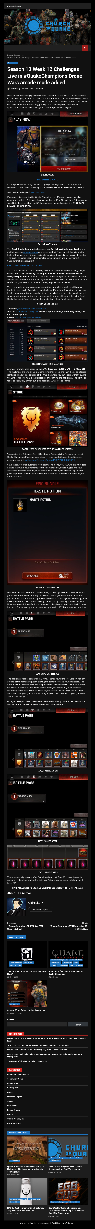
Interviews (12, 1105)
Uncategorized (14, 1123)
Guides (53, 965)
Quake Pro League (76, 965)
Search (10, 1019)
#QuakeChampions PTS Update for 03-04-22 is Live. (68, 926)
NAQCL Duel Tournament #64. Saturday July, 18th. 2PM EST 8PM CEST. (38, 1050)
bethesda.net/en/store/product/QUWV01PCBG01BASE (50, 460)
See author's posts (41, 909)
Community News (16, 962)
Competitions (55, 962)
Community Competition (59, 960)
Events (76, 962)
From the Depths (16, 965)
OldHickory (15, 89)
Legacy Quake (63, 965)
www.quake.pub (30, 252)
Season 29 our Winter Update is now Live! (27, 993)
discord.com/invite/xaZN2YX (28, 317)
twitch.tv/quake (37, 192)
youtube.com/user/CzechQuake (31, 308)
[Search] (78, 47)
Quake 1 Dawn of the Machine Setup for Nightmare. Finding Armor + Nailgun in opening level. (27, 1150)
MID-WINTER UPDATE (47, 179)
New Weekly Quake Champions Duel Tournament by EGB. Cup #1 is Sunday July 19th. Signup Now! (68, 1191)
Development (12, 63)
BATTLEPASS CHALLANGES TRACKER (24, 265)
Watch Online (85, 48)
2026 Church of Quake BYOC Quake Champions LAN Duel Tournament (38, 1045)
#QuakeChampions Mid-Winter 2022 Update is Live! (25, 926)
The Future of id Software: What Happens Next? (27, 954)
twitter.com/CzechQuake (27, 311)
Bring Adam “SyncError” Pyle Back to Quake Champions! (68, 954)
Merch (10, 1114)
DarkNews (56, 1223)
